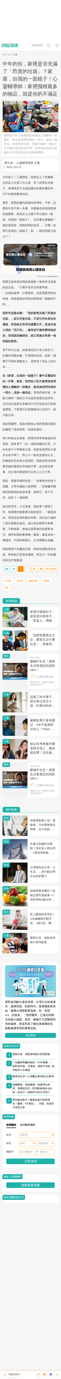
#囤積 (46, 581)
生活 (10, 55)
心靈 (15, 55)
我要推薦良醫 (30, 1185)
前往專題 (30, 1035)
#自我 (19, 581)
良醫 (4, 55)
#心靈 (7, 581)
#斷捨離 (32, 581)
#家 (6, 587)
